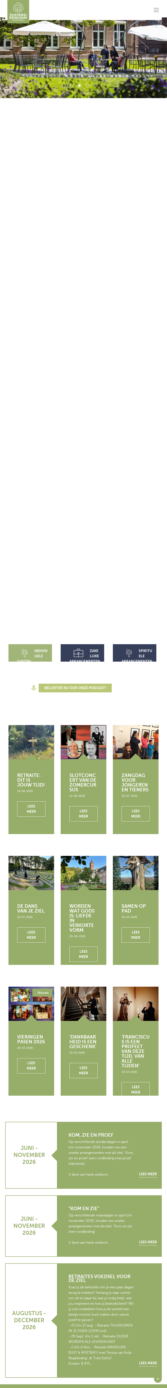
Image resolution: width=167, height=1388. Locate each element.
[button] (158, 1379)
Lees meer (31, 809)
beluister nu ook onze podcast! (75, 688)
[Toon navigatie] (156, 10)
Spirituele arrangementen (137, 656)
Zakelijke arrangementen (84, 656)
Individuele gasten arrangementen (32, 659)
